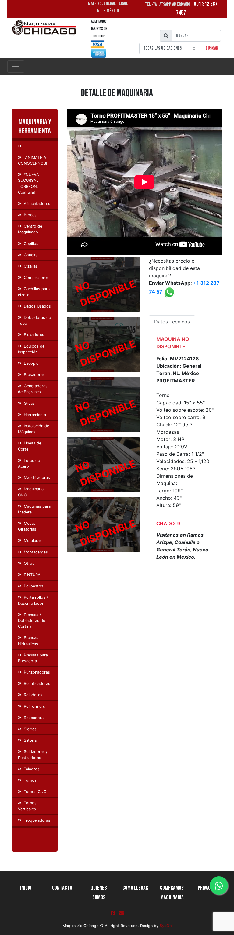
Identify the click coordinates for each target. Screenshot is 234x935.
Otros (29, 563)
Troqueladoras (37, 820)
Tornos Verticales (27, 806)
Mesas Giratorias (27, 526)
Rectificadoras (37, 683)
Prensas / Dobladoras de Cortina (31, 620)
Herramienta (35, 414)
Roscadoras (35, 717)
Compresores (36, 277)
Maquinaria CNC (31, 492)
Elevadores (34, 334)
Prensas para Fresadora (33, 658)
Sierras (30, 729)
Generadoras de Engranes (33, 389)
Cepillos (31, 243)
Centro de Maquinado (30, 229)
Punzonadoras (37, 672)
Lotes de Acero (29, 463)
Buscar (212, 48)
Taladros (32, 769)
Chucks (30, 255)
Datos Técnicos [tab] (172, 322)
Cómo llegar (135, 888)
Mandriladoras (37, 477)
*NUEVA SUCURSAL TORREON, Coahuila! (28, 183)
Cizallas (31, 266)
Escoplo (31, 363)
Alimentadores (37, 203)
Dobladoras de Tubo (34, 320)
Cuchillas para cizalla (34, 292)
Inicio (25, 888)
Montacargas (36, 552)
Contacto (62, 888)
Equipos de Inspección (31, 349)
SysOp (166, 925)
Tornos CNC (35, 791)
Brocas (30, 215)
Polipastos (33, 586)
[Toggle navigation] (15, 66)
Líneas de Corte (29, 446)
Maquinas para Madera (34, 509)
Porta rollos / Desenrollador (33, 600)
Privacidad (208, 888)
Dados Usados (37, 306)
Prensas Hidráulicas (28, 640)
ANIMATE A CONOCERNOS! (32, 160)
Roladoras (33, 694)
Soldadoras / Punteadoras (33, 754)
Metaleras (33, 540)
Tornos (30, 780)
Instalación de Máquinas (33, 429)
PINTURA (32, 574)
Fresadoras (34, 374)
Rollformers (34, 706)
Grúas (29, 403)
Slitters (30, 740)
